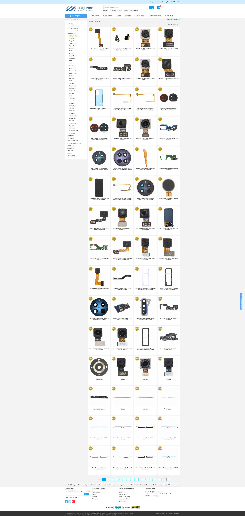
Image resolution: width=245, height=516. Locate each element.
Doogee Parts (72, 88)
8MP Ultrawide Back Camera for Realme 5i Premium (145, 259)
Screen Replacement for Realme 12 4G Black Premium (168, 229)
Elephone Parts (73, 91)
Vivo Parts (71, 120)
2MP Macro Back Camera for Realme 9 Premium (122, 378)
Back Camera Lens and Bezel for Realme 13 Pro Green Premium (99, 139)
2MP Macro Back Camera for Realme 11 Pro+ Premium (99, 349)
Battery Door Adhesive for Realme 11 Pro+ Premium (99, 109)
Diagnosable (107, 16)
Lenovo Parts (72, 101)
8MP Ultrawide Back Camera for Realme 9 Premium (169, 378)
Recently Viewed (167, 2)
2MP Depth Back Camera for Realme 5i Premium (99, 289)
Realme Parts (72, 46)
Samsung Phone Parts (73, 26)
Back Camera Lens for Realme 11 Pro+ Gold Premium (99, 378)
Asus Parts (71, 53)
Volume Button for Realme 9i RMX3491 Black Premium (145, 468)
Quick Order (122, 501)
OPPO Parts (72, 38)
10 (140, 479)
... (168, 479)
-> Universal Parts (73, 130)
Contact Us (169, 16)
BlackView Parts (73, 73)
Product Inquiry (96, 492)
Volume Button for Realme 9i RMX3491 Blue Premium (168, 468)
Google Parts (72, 41)
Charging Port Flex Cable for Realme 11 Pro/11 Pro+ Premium (145, 169)
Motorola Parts (72, 48)
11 (145, 479)
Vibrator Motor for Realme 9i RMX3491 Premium (168, 199)
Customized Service (155, 16)
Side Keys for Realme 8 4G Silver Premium (168, 408)
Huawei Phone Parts (72, 31)
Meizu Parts (72, 103)
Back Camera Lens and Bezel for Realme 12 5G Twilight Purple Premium (122, 169)
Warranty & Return (124, 499)
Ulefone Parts (72, 56)
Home (66, 19)
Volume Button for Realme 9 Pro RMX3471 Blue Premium (169, 438)
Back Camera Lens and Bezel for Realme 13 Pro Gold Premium (168, 109)
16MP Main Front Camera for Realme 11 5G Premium (145, 229)
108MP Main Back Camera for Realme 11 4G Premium (145, 139)
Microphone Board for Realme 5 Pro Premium (169, 169)
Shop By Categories (74, 16)
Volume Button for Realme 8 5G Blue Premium (99, 438)
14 (159, 479)
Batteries (128, 16)
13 (154, 479)
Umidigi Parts (72, 118)
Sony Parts (72, 66)
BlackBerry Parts (73, 71)
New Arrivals (95, 16)
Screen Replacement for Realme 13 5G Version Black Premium (99, 199)
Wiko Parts (71, 125)
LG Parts (71, 63)
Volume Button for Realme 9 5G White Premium (122, 408)
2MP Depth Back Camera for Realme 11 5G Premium (122, 229)
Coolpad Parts (72, 86)
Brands (118, 16)
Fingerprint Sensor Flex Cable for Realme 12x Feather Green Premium (122, 199)
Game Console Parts (72, 140)
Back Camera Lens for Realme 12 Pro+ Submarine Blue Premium (99, 319)
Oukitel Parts (72, 110)
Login (152, 2)
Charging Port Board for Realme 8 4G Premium (99, 259)
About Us (121, 492)
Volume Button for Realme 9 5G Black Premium (145, 408)
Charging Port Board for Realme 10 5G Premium (122, 79)
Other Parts (70, 150)
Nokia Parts (72, 58)
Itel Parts (71, 96)
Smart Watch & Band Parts (74, 143)
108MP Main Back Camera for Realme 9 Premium (145, 378)
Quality (94, 494)
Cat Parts (71, 81)
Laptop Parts (70, 138)
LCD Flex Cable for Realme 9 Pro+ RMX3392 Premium (122, 289)
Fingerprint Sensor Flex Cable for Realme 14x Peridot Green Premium (145, 109)
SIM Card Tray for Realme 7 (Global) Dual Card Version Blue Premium (169, 289)
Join (158, 2)
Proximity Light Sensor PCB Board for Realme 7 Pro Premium (122, 319)
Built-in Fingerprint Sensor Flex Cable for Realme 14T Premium (99, 49)
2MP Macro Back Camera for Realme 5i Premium (168, 259)
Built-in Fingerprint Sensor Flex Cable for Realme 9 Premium (99, 229)
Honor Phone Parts (72, 33)
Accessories (70, 148)
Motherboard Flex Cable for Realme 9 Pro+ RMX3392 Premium (99, 408)
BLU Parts (71, 78)
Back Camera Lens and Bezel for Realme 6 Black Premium (145, 319)
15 (164, 479)
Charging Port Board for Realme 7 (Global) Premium (168, 349)
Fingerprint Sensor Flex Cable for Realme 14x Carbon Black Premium (122, 109)
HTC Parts (71, 93)
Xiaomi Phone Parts (72, 28)
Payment (94, 496)
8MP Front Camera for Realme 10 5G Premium (169, 49)
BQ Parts (71, 76)
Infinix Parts (72, 98)
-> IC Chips (72, 128)
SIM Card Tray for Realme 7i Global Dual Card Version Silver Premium (146, 289)
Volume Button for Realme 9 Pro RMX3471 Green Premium (99, 468)
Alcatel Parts (72, 68)
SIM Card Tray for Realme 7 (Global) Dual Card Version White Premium (145, 349)
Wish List (176, 2)
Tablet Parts (70, 135)
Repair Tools (70, 145)
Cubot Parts (72, 83)
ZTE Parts (71, 61)
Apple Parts (70, 23)
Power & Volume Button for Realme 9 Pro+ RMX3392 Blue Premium (122, 468)
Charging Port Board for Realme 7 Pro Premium (168, 139)
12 (150, 479)
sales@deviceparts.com (155, 492)
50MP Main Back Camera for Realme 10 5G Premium (145, 49)
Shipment (95, 499)
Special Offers (139, 16)
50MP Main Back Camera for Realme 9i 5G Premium (145, 79)
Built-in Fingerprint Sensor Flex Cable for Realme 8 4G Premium (122, 259)
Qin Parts (71, 108)
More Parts (72, 133)
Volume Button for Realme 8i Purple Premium (122, 438)
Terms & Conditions (124, 496)
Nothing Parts (72, 106)
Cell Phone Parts (72, 36)
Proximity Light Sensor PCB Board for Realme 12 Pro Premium (122, 49)
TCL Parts (71, 51)
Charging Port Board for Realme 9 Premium (168, 319)
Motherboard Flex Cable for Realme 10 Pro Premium (99, 79)
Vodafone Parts (73, 123)
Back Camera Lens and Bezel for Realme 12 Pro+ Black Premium (145, 199)
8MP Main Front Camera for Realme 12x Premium (168, 79)
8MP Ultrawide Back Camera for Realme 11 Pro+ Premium (122, 349)
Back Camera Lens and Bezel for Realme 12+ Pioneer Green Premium (99, 169)
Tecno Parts (72, 113)
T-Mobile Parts (72, 115)
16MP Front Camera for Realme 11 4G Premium (122, 139)
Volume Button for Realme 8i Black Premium (145, 438)
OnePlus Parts (72, 43)
